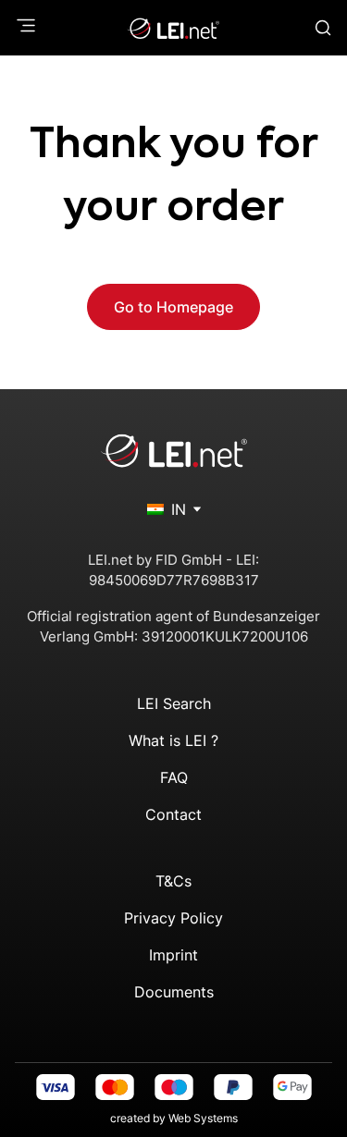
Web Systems (203, 1118)
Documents (174, 992)
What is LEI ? (173, 740)
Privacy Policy (173, 918)
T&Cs (173, 881)
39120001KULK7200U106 (225, 636)
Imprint (173, 955)
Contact (173, 814)
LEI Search (174, 703)
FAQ (174, 777)
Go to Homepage (173, 307)
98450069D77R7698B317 (174, 580)
